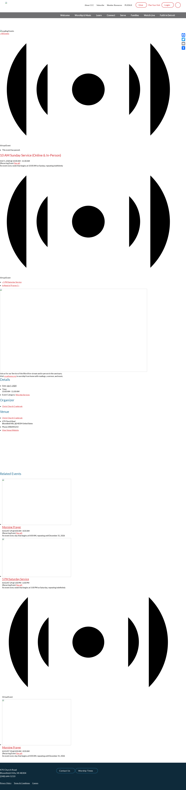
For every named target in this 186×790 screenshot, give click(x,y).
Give (141, 5)
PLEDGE (128, 5)
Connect (111, 15)
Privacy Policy (5, 783)
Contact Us (64, 770)
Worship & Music (83, 15)
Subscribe (100, 5)
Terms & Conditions (22, 783)
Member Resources (114, 5)
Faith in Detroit (167, 15)
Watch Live (149, 15)
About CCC (89, 5)
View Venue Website (10, 430)
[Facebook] (183, 35)
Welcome (65, 15)
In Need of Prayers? (10, 285)
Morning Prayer (11, 527)
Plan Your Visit (154, 5)
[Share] (183, 48)
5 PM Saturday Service (12, 282)
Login (167, 5)
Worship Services (23, 395)
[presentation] (36, 524)
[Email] (183, 43)
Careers (35, 783)
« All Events (4, 33)
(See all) (17, 163)
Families (135, 15)
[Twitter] (183, 39)
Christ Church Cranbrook (12, 406)
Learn (99, 15)
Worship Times (85, 770)
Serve (123, 15)
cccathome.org (10, 376)
